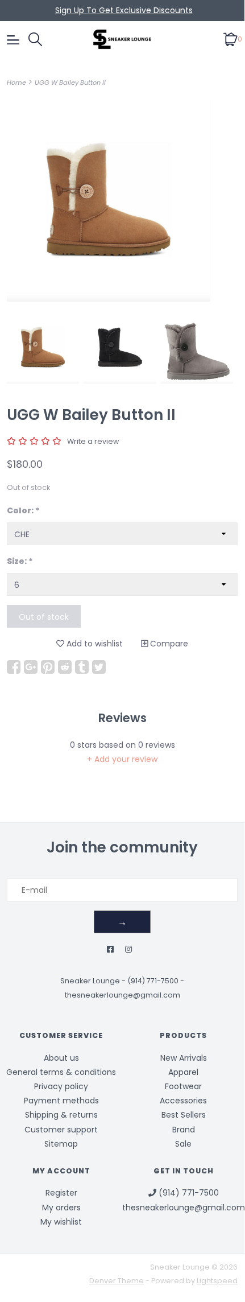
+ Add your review (122, 759)
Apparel (183, 1072)
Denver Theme (116, 1280)
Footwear (183, 1086)
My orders (61, 1207)
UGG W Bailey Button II (70, 82)
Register (61, 1192)
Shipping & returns (61, 1114)
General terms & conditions (61, 1072)
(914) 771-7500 (152, 981)
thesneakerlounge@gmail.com (122, 995)
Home (16, 82)
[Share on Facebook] (13, 667)
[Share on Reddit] (65, 667)
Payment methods (61, 1100)
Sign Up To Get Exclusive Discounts (124, 10)
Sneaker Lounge (90, 981)
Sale (183, 1143)
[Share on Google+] (31, 667)
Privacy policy (61, 1086)
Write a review (93, 441)
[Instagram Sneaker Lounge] (128, 949)
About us (61, 1058)
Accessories (183, 1100)
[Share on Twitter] (99, 667)
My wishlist (61, 1221)
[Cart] (230, 38)
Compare (168, 643)
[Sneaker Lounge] (122, 39)
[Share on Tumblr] (82, 667)
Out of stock (44, 617)
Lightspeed (217, 1280)
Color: (23, 510)
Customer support (61, 1129)
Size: (20, 561)
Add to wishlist (93, 643)
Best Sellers (183, 1114)
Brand (183, 1129)
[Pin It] (48, 667)
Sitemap (61, 1143)
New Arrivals (183, 1058)
